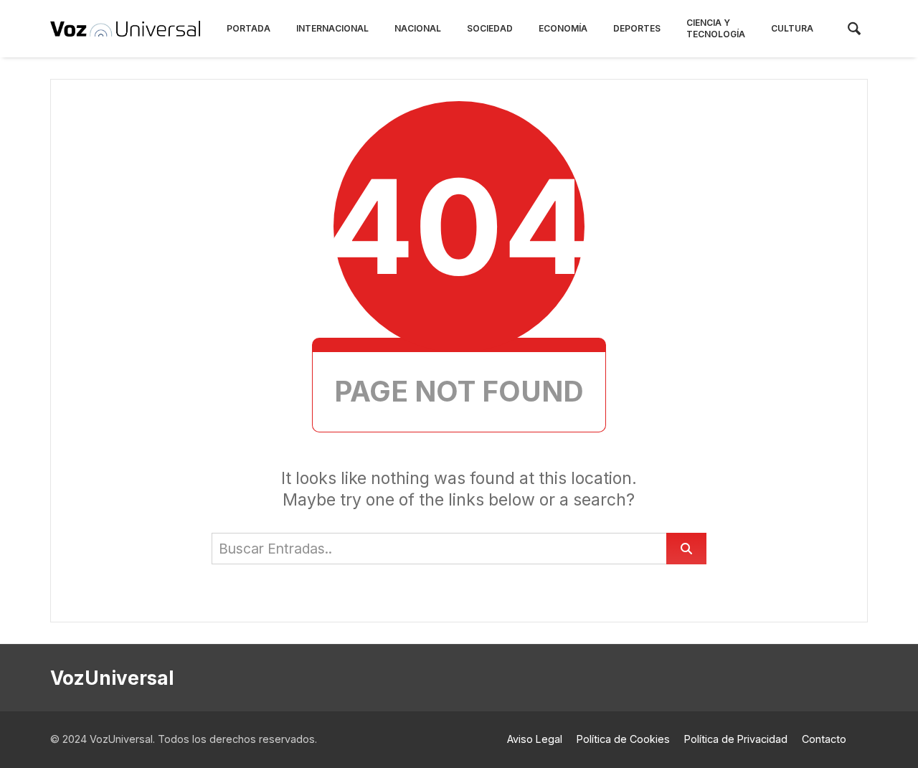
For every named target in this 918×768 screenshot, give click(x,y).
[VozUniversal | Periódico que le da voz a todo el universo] (125, 29)
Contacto (824, 739)
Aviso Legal (534, 739)
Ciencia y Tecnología (715, 28)
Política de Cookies (623, 739)
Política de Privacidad (735, 739)
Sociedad (490, 28)
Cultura (792, 28)
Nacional (417, 28)
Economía (563, 28)
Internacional (332, 28)
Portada (248, 28)
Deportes (637, 28)
